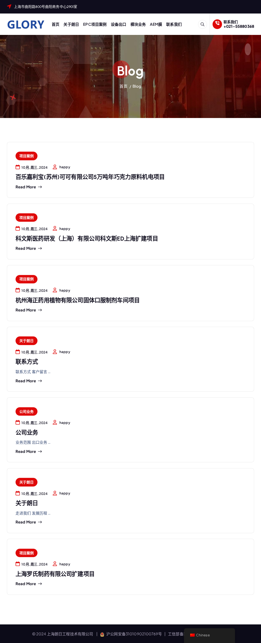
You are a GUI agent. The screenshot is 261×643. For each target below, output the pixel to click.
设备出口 (118, 24)
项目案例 (26, 155)
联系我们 (174, 24)
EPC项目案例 (95, 24)
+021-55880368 (239, 26)
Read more (26, 187)
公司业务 (26, 411)
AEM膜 (156, 24)
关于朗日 (71, 24)
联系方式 (27, 361)
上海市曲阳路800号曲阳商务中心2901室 (45, 7)
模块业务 (138, 24)
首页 (55, 24)
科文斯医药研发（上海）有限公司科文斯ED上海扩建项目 (87, 238)
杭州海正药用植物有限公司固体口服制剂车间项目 (78, 300)
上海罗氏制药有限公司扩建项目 (55, 574)
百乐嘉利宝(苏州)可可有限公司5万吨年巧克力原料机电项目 (90, 177)
